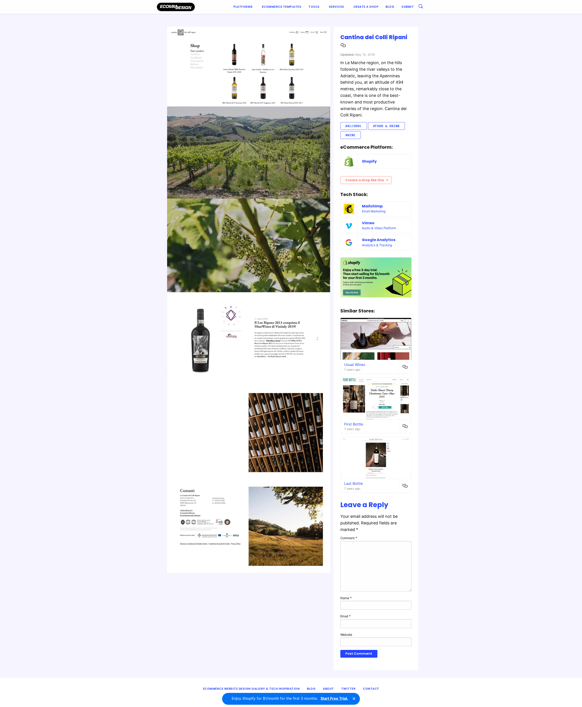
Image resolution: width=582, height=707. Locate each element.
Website (346, 635)
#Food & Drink (386, 126)
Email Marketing (374, 211)
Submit (407, 7)
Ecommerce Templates (281, 7)
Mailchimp (372, 206)
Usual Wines (354, 364)
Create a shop (366, 7)
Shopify (369, 161)
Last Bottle (353, 483)
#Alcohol (353, 126)
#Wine (350, 135)
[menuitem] (244, 7)
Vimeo (368, 223)
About (328, 689)
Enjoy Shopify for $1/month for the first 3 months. (290, 698)
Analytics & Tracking (377, 245)
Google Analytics (378, 239)
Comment (348, 538)
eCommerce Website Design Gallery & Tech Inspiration (251, 689)
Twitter (348, 689)
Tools (314, 7)
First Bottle (353, 424)
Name (346, 598)
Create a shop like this (364, 180)
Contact (371, 689)
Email (345, 616)
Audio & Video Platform (379, 228)
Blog (390, 7)
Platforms (243, 7)
